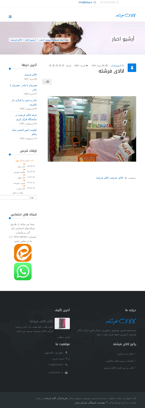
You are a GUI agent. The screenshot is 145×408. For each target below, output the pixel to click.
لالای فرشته (102, 177)
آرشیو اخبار (30, 39)
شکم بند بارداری (125, 353)
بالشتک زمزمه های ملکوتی (120, 360)
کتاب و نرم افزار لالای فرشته (118, 367)
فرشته (113, 177)
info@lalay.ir (85, 2)
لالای (120, 177)
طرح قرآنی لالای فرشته (56, 398)
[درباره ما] (105, 321)
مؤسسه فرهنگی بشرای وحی (90, 402)
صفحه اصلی (45, 39)
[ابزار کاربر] (47, 82)
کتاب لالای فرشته (41, 321)
